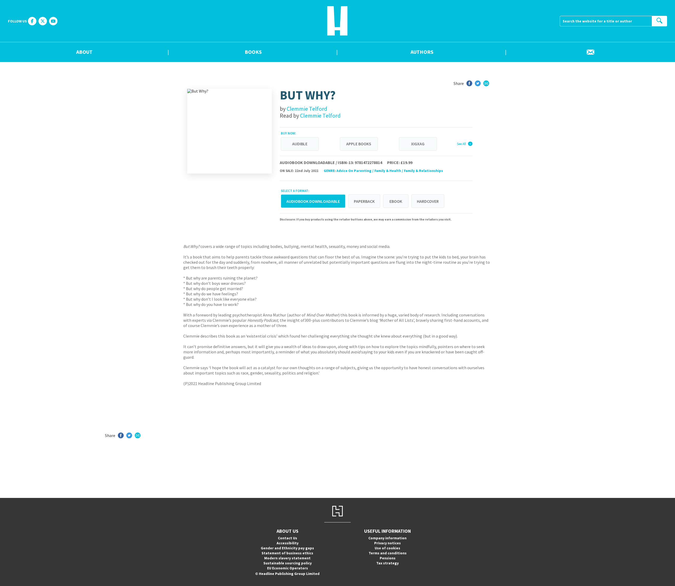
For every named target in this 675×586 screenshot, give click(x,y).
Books (253, 52)
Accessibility (287, 543)
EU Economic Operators (287, 568)
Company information (387, 538)
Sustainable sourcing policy (287, 563)
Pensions (388, 558)
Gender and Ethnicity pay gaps (287, 548)
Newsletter (591, 52)
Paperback (364, 201)
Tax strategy (387, 563)
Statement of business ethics (287, 553)
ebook (395, 201)
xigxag (418, 143)
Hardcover (428, 201)
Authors (422, 52)
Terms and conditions (388, 553)
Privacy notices (387, 543)
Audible (299, 143)
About (84, 52)
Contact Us (287, 538)
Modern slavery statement (287, 558)
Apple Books (358, 143)
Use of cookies (387, 548)
